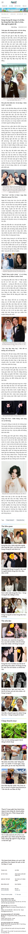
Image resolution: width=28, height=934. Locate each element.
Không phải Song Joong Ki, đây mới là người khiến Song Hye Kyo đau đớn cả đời (13, 571)
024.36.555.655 (5, 890)
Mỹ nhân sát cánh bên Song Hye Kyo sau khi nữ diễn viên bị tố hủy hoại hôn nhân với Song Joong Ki (13, 642)
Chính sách (13, 14)
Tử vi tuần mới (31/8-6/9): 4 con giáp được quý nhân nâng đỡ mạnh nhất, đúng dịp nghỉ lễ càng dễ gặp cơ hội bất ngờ (13, 837)
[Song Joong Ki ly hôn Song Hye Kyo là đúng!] (14, 605)
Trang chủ (4, 6)
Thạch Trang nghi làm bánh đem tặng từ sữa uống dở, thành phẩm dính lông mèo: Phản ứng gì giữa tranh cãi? (12, 812)
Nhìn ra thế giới (5, 879)
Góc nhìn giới (20, 14)
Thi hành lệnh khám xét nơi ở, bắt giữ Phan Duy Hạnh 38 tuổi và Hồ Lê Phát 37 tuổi (13, 862)
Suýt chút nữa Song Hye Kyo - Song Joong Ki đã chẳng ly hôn (13, 594)
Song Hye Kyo (20, 520)
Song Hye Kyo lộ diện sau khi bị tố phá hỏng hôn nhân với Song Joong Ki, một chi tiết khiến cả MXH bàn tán (13, 666)
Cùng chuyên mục (9, 721)
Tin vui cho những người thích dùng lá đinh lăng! (12, 741)
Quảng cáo (17, 890)
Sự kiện (11, 6)
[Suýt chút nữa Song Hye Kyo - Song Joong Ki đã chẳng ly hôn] (14, 583)
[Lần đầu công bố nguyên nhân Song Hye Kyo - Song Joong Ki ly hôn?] (14, 703)
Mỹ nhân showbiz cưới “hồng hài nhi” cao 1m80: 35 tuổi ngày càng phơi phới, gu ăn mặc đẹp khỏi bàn (13, 763)
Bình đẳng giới (4, 14)
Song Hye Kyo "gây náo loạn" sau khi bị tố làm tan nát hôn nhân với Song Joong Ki (13, 691)
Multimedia (18, 884)
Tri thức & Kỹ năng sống (20, 879)
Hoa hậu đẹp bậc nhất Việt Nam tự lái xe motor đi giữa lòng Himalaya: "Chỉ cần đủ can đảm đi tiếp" (13, 787)
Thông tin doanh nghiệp (6, 894)
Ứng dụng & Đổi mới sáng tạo (20, 874)
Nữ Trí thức (18, 6)
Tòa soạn (18, 894)
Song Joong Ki (10, 520)
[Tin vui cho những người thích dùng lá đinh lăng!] (14, 730)
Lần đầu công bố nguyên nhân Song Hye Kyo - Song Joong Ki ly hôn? (13, 714)
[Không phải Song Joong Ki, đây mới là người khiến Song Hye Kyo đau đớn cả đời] (14, 560)
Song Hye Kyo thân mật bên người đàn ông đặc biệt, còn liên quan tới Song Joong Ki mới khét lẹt (13, 547)
